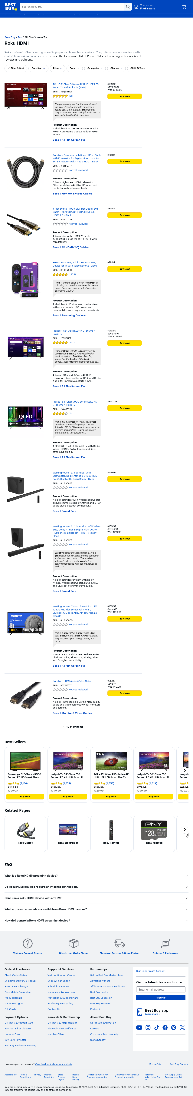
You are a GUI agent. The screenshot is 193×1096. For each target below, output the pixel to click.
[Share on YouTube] (139, 1028)
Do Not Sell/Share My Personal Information (97, 1076)
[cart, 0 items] (184, 7)
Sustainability (98, 1039)
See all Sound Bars (64, 511)
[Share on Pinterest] (174, 1028)
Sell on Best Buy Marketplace (106, 975)
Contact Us (53, 1009)
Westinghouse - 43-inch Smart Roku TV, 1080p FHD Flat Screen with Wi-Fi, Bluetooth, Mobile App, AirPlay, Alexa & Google (75, 611)
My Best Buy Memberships (62, 1022)
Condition (37, 68)
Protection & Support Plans (62, 997)
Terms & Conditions (25, 1076)
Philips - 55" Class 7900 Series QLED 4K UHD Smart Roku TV (75, 403)
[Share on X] (182, 1028)
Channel (114, 68)
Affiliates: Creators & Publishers (108, 986)
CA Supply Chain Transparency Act (173, 1076)
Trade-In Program (14, 1003)
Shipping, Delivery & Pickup (20, 980)
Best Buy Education (101, 997)
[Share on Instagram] (148, 1028)
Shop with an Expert (58, 980)
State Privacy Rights (61, 1077)
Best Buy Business (100, 1003)
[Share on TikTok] (157, 1028)
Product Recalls (13, 997)
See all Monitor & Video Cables (72, 193)
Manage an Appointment (61, 992)
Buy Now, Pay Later (15, 1039)
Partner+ (95, 1009)
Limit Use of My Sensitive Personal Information (127, 1076)
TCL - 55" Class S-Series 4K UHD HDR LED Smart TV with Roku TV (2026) (76, 86)
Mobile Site (155, 1064)
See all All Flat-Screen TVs (69, 139)
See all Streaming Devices (69, 315)
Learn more (152, 1014)
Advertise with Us (100, 980)
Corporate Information (103, 1022)
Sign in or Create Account (150, 971)
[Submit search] (128, 7)
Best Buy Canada (178, 1064)
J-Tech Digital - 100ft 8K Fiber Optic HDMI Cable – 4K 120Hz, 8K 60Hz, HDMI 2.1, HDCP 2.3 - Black (76, 212)
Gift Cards (10, 1009)
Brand (73, 68)
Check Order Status (16, 975)
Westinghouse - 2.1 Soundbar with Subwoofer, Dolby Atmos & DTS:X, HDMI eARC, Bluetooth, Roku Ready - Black (75, 475)
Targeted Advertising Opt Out (153, 1077)
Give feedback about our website (53, 1064)
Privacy (37, 1075)
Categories (93, 68)
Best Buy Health (99, 992)
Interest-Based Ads (49, 1076)
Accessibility (11, 1075)
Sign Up (160, 997)
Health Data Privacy (75, 1077)
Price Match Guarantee (18, 992)
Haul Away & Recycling (60, 1003)
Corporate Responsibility (104, 1034)
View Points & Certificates (61, 1028)
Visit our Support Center (61, 975)
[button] (144, 6)
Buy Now (124, 96)
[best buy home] (11, 7)
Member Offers (55, 1034)
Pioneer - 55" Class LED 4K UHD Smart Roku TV (74, 332)
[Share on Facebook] (165, 1028)
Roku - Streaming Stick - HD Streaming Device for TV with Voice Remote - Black (75, 264)
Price (56, 68)
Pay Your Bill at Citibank (18, 1028)
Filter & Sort (17, 68)
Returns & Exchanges (16, 986)
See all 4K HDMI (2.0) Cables (71, 247)
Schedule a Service (58, 986)
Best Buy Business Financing (20, 1045)
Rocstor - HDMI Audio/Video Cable (72, 681)
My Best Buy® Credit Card (19, 1022)
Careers (94, 1028)
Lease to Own (12, 1034)
